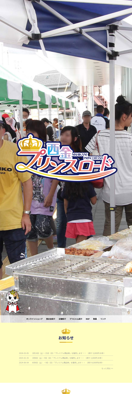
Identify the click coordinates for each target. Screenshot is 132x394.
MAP (88, 319)
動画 (95, 319)
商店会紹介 (50, 319)
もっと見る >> (107, 368)
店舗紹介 (62, 319)
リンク (103, 319)
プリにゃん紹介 (76, 319)
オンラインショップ (34, 319)
